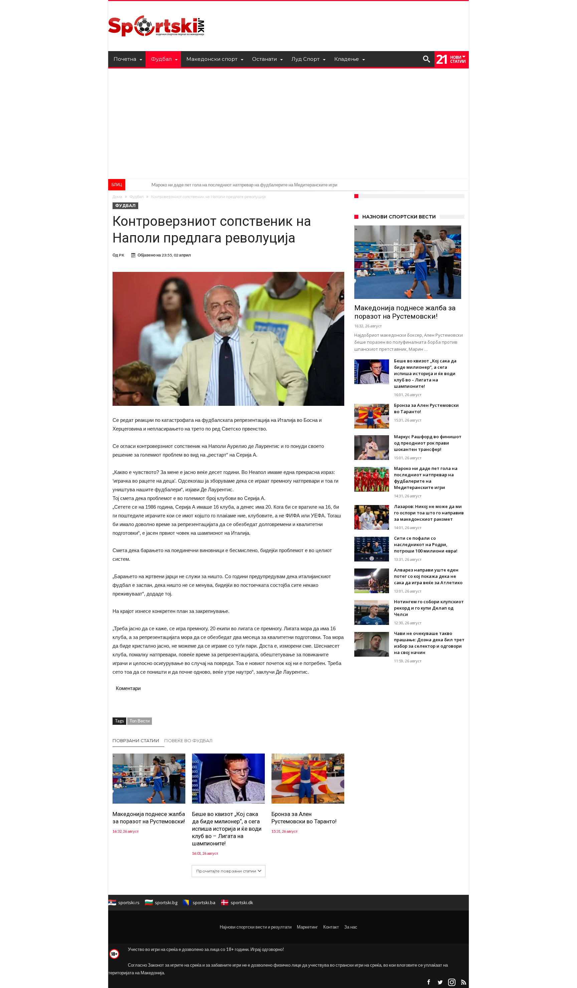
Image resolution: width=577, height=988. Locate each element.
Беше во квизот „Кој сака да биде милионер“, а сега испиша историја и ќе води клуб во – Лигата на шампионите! (226, 829)
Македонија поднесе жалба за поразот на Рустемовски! (149, 818)
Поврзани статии (136, 740)
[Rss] (463, 982)
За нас (350, 927)
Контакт (331, 927)
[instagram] (451, 982)
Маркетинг (307, 927)
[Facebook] (428, 982)
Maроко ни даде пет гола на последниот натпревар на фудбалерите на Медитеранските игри (244, 184)
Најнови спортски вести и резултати (256, 927)
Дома (117, 196)
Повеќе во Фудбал (188, 740)
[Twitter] (440, 982)
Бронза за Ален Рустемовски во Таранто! (304, 818)
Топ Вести (140, 720)
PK (121, 255)
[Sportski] (156, 11)
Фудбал (137, 196)
